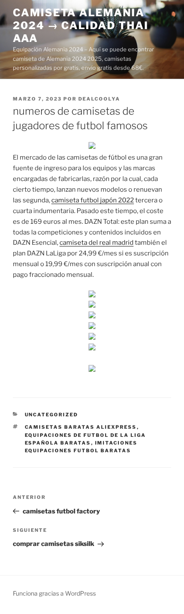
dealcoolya (99, 99)
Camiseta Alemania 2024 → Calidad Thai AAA (80, 25)
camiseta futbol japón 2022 (92, 200)
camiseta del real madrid (96, 242)
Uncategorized (51, 415)
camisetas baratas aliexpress (81, 427)
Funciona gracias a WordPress (54, 593)
